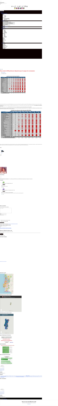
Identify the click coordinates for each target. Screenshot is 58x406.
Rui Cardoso (4, 44)
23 (3, 369)
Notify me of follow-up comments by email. (5, 220)
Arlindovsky (4, 43)
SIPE (3, 40)
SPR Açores (5, 36)
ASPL (3, 41)
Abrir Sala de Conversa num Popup (3, 261)
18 (0, 369)
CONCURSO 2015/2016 (5, 21)
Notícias (18, 376)
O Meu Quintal (30, 376)
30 (3, 393)
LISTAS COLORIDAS (5, 24)
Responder (4, 184)
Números (27, 376)
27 (1, 393)
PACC (34, 376)
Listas (6, 376)
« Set (0, 394)
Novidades (22, 376)
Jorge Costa (4, 48)
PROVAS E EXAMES (6, 18)
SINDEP (4, 38)
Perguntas (39, 376)
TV (0, 377)
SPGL (4, 35)
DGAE (5, 15)
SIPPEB (3, 42)
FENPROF (4, 33)
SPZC (4, 30)
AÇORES (4, 26)
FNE (3, 29)
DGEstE (5, 16)
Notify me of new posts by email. (4, 221)
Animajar (4, 46)
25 (0, 393)
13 (1, 368)
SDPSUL (5, 31)
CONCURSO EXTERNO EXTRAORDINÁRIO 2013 (9, 22)
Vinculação (3, 377)
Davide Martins (4, 45)
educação (27, 375)
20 (1, 369)
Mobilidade (11, 376)
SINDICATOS (3, 28)
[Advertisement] (21, 54)
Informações (3, 376)
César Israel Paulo (5, 47)
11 (0, 368)
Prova (40, 376)
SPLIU (3, 39)
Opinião (32, 376)
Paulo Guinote (36, 376)
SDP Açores (5, 32)
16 (3, 368)
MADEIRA (4, 25)
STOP (3, 37)
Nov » (1, 394)
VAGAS (1, 377)
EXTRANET (5, 19)
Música (15, 376)
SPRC (4, 34)
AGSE (3, 14)
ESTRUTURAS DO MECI (4, 13)
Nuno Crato (25, 376)
